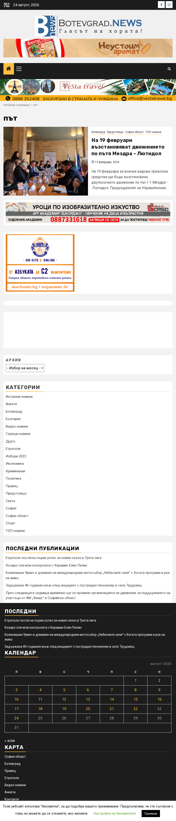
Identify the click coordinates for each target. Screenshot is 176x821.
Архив (13, 360)
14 (112, 699)
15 (136, 699)
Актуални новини (19, 397)
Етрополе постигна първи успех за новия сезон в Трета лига (54, 558)
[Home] (8, 69)
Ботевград (98, 132)
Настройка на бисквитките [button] (115, 813)
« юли (10, 740)
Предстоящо (115, 132)
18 (40, 709)
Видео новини (17, 426)
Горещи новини (18, 434)
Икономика (15, 464)
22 (136, 709)
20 (88, 709)
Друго (10, 441)
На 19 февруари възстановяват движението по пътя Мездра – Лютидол (128, 146)
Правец (12, 486)
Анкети (11, 404)
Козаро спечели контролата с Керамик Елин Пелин (46, 565)
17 (16, 709)
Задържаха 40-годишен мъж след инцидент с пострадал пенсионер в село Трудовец (74, 585)
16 (159, 699)
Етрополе (13, 449)
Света (10, 501)
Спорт (10, 523)
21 (112, 709)
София (11, 508)
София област (134, 132)
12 (64, 699)
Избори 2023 (16, 456)
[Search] (169, 68)
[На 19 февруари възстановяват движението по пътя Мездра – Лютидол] (45, 161)
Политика (13, 478)
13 (88, 699)
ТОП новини (153, 132)
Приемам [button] (150, 813)
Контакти (12, 799)
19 (64, 709)
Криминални (15, 471)
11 (40, 699)
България (13, 419)
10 (16, 699)
